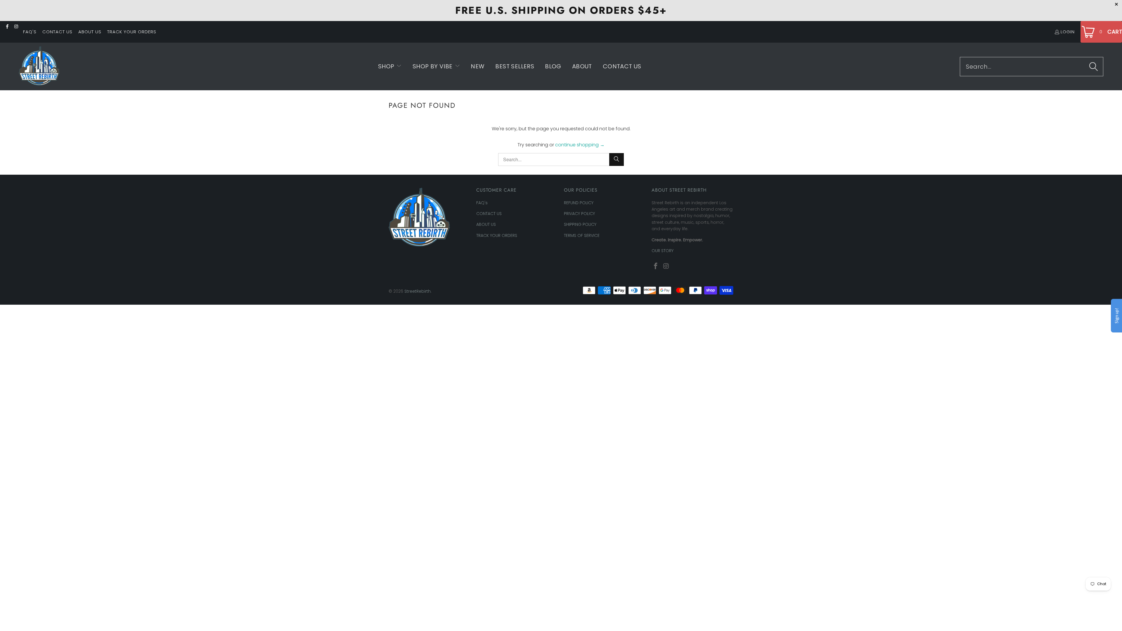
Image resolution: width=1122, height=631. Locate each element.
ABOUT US (89, 32)
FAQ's (30, 32)
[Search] (1093, 66)
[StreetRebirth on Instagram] (15, 27)
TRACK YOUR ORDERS (131, 32)
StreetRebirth (417, 291)
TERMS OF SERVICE (582, 235)
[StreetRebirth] (39, 66)
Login (1068, 32)
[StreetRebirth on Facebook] (6, 27)
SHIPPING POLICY (580, 224)
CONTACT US (57, 32)
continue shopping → (580, 144)
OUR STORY (662, 251)
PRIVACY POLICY (579, 213)
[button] (390, 66)
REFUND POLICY (578, 203)
